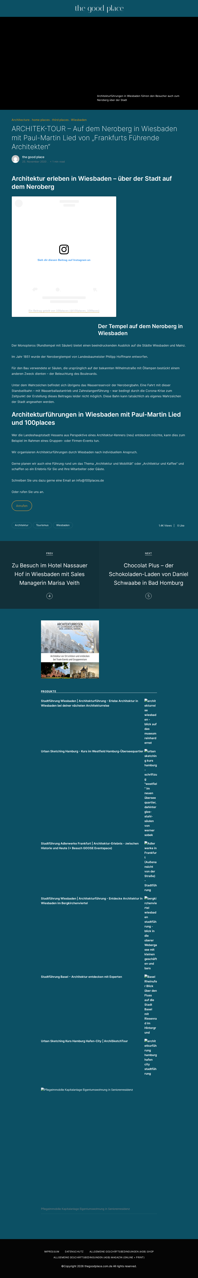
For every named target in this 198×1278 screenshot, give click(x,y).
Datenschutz (74, 1251)
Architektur (21, 525)
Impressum (51, 1251)
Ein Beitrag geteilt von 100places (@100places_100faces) (64, 310)
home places (41, 120)
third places (60, 120)
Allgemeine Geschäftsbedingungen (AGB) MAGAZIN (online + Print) (99, 1257)
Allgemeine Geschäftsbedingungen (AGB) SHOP (122, 1251)
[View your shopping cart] (190, 8)
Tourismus (42, 525)
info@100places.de (90, 480)
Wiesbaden (79, 120)
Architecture (21, 120)
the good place (33, 157)
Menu (9, 8)
